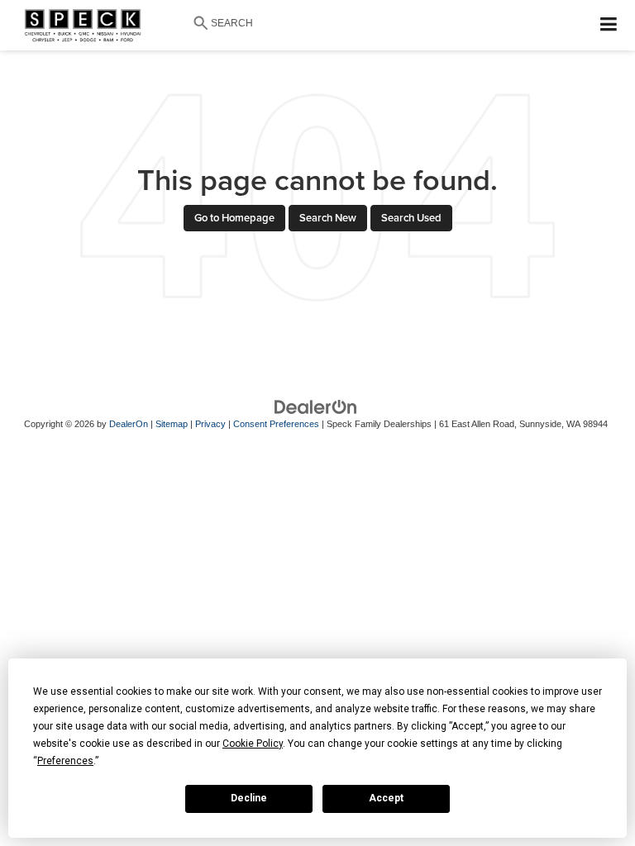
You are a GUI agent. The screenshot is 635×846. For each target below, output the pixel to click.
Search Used (411, 218)
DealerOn (128, 424)
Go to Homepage (234, 218)
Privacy (210, 424)
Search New (327, 218)
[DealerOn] (316, 407)
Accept (386, 798)
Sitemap (171, 424)
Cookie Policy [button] (252, 743)
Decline (249, 798)
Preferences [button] (65, 761)
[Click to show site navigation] (609, 25)
